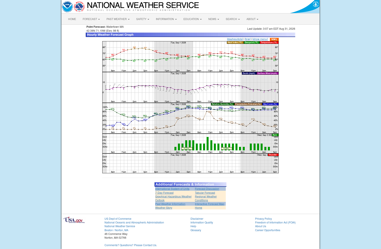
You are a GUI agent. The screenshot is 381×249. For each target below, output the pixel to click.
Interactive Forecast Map (209, 204)
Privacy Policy (263, 218)
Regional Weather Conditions (206, 198)
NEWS (212, 19)
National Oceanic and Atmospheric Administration (134, 222)
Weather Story (163, 207)
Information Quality (201, 222)
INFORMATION (165, 19)
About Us (260, 226)
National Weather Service (120, 226)
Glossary (195, 230)
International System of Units (172, 188)
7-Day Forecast (164, 192)
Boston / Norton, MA (116, 230)
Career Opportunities (267, 230)
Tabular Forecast (205, 192)
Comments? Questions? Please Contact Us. (131, 245)
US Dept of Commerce (118, 218)
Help (193, 226)
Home (198, 207)
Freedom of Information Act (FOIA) (275, 222)
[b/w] (247, 39)
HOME (72, 19)
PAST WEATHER (116, 19)
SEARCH (232, 19)
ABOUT (251, 19)
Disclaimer (196, 218)
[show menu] (260, 39)
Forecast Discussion (207, 188)
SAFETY (141, 19)
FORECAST (90, 19)
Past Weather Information (170, 204)
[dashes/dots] (235, 39)
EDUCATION (191, 19)
